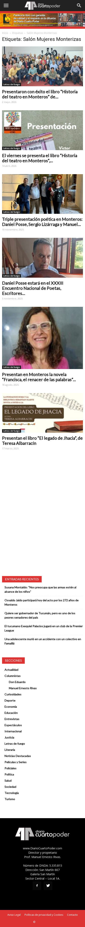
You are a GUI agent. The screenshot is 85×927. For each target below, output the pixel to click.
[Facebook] (37, 886)
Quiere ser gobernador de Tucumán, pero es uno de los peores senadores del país (40, 615)
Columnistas (13, 675)
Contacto (72, 915)
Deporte (10, 700)
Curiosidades (13, 694)
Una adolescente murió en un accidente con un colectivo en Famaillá (43, 641)
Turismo (10, 799)
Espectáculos (13, 725)
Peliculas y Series (16, 762)
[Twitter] (48, 886)
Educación (11, 712)
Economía (11, 706)
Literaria (10, 749)
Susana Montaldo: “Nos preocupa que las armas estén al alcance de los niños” (40, 589)
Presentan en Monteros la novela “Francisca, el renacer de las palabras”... (39, 377)
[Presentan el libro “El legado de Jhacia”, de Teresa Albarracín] (42, 413)
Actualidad (11, 669)
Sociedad (10, 786)
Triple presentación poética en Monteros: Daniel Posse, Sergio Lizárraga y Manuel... (42, 221)
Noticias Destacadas (18, 756)
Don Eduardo (17, 682)
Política (9, 774)
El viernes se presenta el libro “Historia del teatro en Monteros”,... (39, 158)
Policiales (11, 768)
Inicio (5, 33)
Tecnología (12, 793)
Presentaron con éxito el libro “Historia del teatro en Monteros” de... (40, 94)
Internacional (13, 731)
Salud (8, 780)
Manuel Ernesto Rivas (23, 688)
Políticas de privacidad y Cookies (44, 915)
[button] (79, 5)
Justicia (9, 737)
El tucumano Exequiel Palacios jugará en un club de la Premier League (44, 628)
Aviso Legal (14, 915)
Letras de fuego (11, 84)
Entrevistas (12, 719)
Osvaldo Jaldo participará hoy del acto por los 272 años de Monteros (42, 602)
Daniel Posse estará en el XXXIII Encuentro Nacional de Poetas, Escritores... (32, 288)
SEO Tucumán (44, 922)
